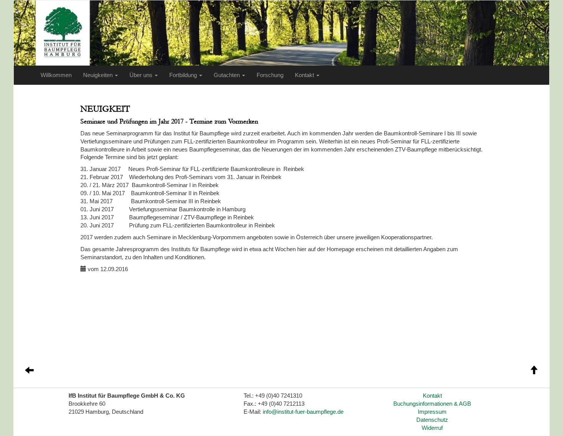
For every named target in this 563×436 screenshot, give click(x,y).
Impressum (432, 412)
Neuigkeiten (98, 75)
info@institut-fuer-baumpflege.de (303, 412)
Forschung (270, 75)
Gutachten (227, 75)
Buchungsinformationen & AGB (432, 404)
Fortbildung (183, 75)
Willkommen (56, 75)
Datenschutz (432, 420)
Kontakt (305, 75)
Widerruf (432, 428)
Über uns (141, 75)
